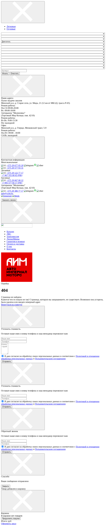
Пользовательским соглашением (50, 358)
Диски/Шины (13, 239)
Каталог (10, 231)
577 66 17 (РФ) (12, 183)
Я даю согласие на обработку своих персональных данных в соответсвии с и (50, 357)
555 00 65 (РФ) (12, 175)
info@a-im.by (7, 193)
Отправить (6, 361)
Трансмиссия (13, 236)
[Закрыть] (23, 12)
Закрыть (5, 486)
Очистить (15, 73)
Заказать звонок (9, 200)
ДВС (9, 234)
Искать (5, 73)
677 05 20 (15, 165)
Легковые (11, 26)
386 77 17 (15, 191)
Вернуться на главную (11, 304)
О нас (9, 246)
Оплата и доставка (15, 244)
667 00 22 (15, 180)
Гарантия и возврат (16, 241)
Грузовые (11, 29)
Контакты (11, 249)
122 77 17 (15, 173)
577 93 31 (15, 168)
